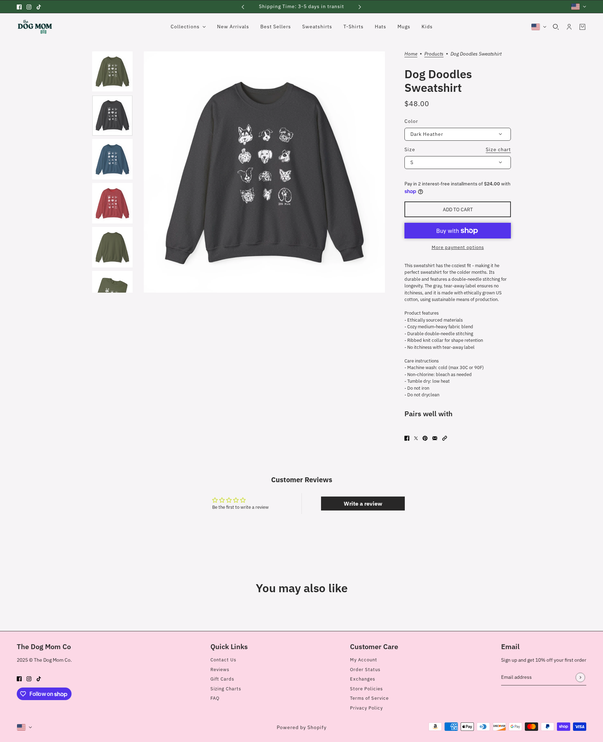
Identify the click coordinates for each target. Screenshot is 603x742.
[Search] (556, 27)
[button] (444, 438)
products (434, 54)
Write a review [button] (363, 503)
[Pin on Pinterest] (425, 438)
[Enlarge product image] (264, 172)
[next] (360, 6)
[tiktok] (39, 6)
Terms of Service (369, 698)
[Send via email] (435, 438)
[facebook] (19, 6)
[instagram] (29, 6)
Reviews (219, 670)
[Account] (569, 27)
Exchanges (362, 679)
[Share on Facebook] (407, 438)
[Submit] (580, 677)
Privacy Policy (366, 708)
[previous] (243, 6)
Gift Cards (222, 679)
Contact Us (223, 660)
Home (410, 54)
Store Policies (366, 689)
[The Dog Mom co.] (35, 27)
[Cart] (582, 27)
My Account (363, 660)
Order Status (365, 670)
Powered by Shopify (302, 727)
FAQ (214, 698)
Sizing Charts (225, 689)
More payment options (458, 247)
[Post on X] (415, 438)
